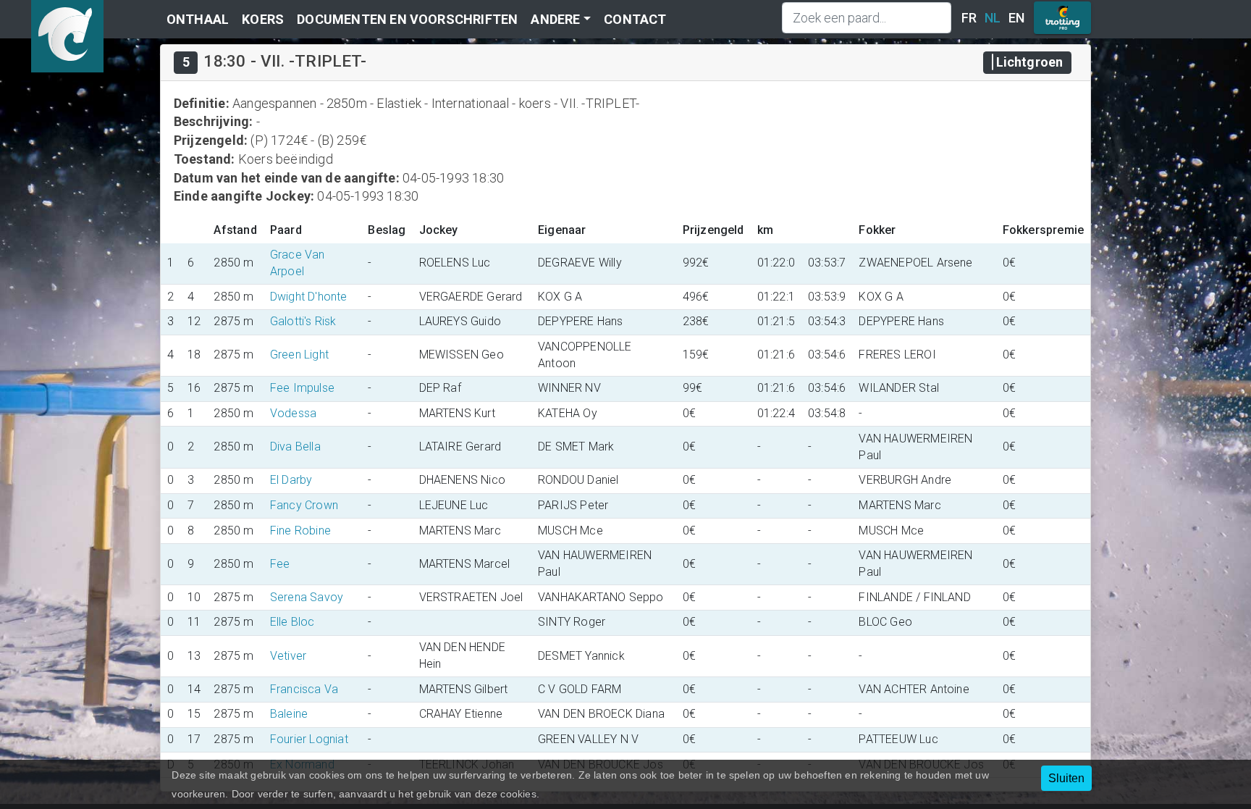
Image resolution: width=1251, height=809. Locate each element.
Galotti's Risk (303, 321)
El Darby (291, 480)
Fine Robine (300, 530)
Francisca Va (304, 689)
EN (1016, 17)
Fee (280, 564)
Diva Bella (295, 446)
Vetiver (288, 656)
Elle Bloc (292, 622)
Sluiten (1066, 778)
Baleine (289, 714)
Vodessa (293, 413)
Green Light (299, 354)
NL (993, 17)
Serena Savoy (306, 597)
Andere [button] (555, 19)
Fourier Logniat (309, 739)
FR (969, 17)
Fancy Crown (304, 505)
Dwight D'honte (309, 296)
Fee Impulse (302, 388)
